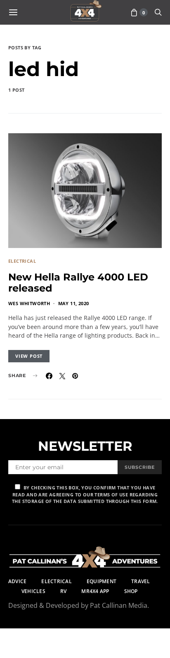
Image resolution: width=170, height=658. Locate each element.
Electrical (22, 261)
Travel (140, 581)
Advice (17, 581)
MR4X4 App (95, 591)
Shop (131, 591)
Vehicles (33, 591)
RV (63, 591)
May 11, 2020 (73, 303)
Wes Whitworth (29, 303)
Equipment (101, 581)
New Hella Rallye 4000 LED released (78, 282)
